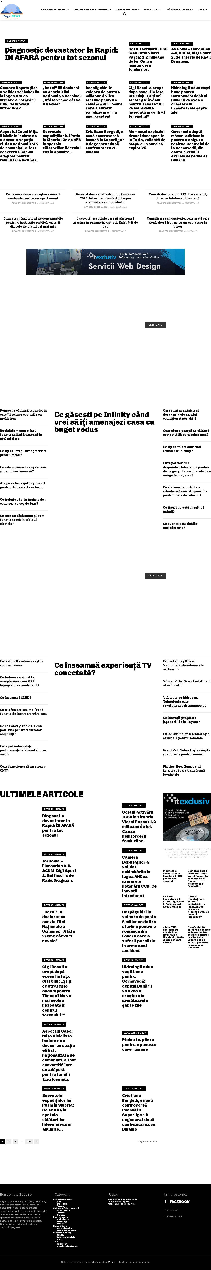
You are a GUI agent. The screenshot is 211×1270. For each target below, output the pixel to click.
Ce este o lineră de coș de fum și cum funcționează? (23, 469)
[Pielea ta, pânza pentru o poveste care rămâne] (99, 1041)
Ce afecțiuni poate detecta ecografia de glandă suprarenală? (171, 610)
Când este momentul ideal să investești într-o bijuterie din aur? (177, 361)
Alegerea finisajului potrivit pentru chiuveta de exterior (22, 485)
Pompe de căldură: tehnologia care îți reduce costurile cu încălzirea (23, 414)
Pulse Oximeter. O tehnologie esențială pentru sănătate (186, 736)
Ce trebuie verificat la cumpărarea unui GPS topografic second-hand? (19, 681)
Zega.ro (112, 1262)
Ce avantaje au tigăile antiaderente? (180, 526)
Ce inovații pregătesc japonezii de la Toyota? (181, 720)
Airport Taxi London (175, 852)
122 (29, 1141)
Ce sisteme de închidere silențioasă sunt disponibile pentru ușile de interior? (185, 491)
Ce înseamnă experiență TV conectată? (103, 669)
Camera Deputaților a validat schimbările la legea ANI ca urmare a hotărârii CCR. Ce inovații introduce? (19, 98)
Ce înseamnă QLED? (15, 697)
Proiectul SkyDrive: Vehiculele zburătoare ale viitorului (183, 665)
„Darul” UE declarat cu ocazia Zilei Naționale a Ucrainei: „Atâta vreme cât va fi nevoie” (62, 96)
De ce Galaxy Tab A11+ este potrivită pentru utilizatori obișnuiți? (21, 730)
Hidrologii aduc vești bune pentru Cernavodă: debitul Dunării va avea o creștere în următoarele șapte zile (190, 100)
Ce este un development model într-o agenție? (33, 361)
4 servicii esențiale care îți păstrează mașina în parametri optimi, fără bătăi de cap (105, 222)
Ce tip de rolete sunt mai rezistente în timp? (182, 449)
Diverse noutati (16, 41)
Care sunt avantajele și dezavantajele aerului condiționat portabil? (181, 414)
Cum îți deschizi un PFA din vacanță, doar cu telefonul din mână (178, 196)
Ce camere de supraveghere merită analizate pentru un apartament (33, 196)
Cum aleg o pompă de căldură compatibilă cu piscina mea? (186, 433)
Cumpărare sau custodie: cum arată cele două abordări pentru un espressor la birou (178, 222)
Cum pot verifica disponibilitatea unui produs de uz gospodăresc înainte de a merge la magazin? (187, 469)
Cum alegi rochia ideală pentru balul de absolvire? (104, 361)
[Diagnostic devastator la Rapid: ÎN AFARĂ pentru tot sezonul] (19, 822)
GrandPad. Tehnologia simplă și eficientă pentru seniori (186, 752)
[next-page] (36, 1141)
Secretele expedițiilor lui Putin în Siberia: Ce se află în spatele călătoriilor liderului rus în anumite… (62, 141)
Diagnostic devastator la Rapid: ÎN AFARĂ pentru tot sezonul (61, 54)
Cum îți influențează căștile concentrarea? (21, 663)
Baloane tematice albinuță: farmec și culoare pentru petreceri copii (171, 342)
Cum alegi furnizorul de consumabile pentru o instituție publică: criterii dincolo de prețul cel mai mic (33, 222)
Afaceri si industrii (24, 203)
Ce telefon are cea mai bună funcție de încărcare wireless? (23, 712)
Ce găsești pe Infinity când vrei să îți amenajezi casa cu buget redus (104, 422)
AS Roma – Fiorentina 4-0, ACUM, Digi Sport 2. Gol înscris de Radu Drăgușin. (191, 55)
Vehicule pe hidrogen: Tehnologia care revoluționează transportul (184, 701)
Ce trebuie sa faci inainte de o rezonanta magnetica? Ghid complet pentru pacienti (103, 610)
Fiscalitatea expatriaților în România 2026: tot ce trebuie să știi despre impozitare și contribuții (105, 198)
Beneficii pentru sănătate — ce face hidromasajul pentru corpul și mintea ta (35, 610)
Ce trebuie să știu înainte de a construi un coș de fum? (23, 501)
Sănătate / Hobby (135, 1033)
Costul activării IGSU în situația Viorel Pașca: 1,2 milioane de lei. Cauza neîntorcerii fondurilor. (148, 59)
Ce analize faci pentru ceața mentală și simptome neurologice (177, 591)
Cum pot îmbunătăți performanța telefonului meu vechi (23, 750)
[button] (125, 14)
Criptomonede (174, 857)
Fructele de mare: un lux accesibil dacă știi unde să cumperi (107, 591)
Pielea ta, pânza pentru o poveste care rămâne (139, 1044)
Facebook (180, 1202)
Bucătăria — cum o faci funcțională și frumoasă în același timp (21, 435)
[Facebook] (165, 1202)
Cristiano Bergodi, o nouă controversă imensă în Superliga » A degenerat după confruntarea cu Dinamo (105, 141)
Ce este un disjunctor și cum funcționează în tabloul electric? (22, 520)
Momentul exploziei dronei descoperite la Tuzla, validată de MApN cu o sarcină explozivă (147, 139)
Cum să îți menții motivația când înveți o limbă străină (105, 340)
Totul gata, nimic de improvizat (34, 338)
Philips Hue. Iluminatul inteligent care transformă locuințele (184, 770)
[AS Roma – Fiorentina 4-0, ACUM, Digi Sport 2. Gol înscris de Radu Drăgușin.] (19, 867)
